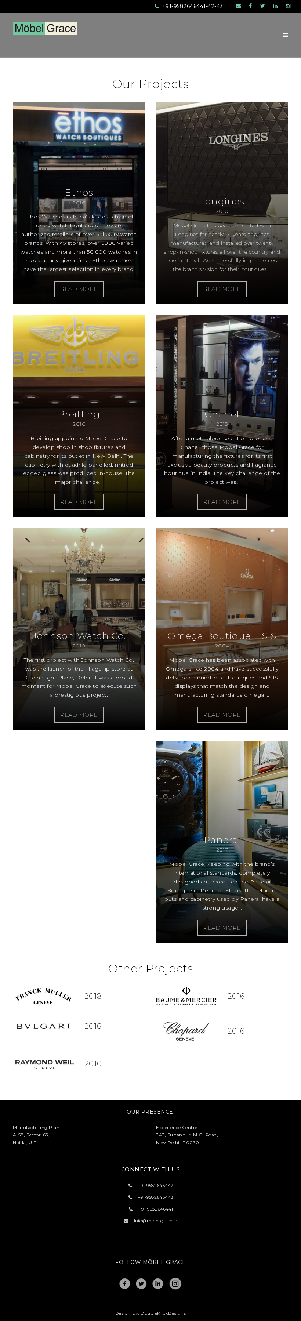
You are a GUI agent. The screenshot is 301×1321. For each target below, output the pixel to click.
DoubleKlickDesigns (163, 1313)
